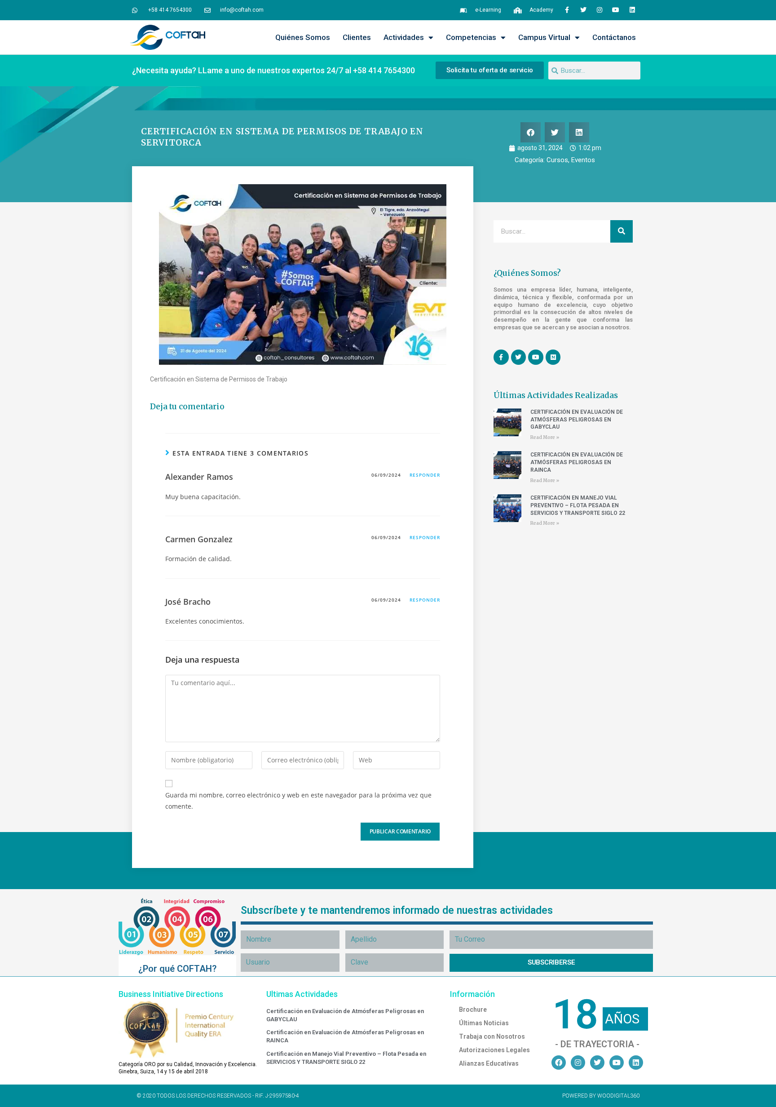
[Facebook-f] (567, 10)
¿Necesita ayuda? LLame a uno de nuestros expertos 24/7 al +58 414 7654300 (273, 70)
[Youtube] (616, 10)
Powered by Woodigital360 (600, 1096)
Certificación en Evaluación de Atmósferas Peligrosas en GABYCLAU (576, 419)
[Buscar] (621, 231)
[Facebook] (558, 1062)
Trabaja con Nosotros (492, 1036)
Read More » (544, 437)
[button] (530, 132)
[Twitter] (583, 10)
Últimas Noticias (484, 1023)
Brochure (473, 1009)
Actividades (404, 37)
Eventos (583, 160)
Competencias (471, 37)
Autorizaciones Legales (494, 1050)
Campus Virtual (544, 37)
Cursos (557, 160)
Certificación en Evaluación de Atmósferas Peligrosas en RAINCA (576, 462)
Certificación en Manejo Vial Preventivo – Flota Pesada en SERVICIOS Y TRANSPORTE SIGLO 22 (577, 505)
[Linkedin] (632, 10)
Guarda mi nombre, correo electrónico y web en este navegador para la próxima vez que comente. (298, 800)
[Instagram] (599, 10)
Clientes (357, 37)
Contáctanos (614, 37)
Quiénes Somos (302, 37)
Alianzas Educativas (489, 1063)
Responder (425, 475)
